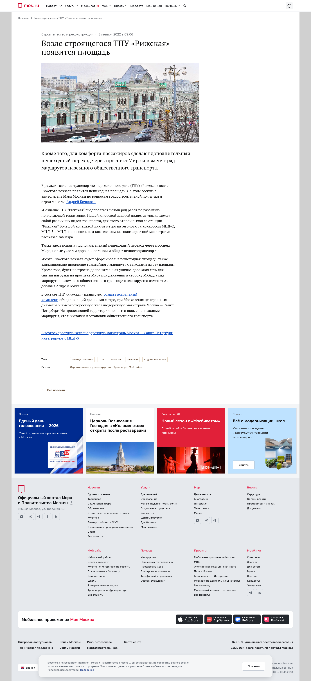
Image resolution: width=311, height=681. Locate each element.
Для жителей (149, 494)
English (30, 667)
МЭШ (197, 561)
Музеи (251, 571)
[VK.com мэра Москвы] (206, 520)
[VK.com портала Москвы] (30, 516)
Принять (254, 666)
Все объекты (95, 594)
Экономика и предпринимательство (110, 526)
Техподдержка (35, 647)
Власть (252, 487)
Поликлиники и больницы (104, 571)
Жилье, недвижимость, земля (159, 503)
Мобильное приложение (58, 619)
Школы (92, 580)
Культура (93, 517)
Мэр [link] (105, 6)
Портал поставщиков (102, 647)
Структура (253, 494)
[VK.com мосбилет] (259, 592)
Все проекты (202, 594)
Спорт (91, 531)
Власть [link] (119, 6)
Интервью (200, 503)
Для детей (253, 566)
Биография (201, 498)
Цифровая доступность (35, 642)
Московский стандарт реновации (215, 589)
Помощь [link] (171, 6)
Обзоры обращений (153, 580)
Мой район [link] (154, 6)
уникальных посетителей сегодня (262, 642)
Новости (23, 17)
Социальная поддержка (155, 508)
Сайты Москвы (70, 642)
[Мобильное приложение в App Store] (189, 619)
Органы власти (256, 498)
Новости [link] (52, 6)
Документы (254, 508)
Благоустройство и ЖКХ (103, 522)
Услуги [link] (70, 6)
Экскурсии (254, 585)
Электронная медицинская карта (215, 566)
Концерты (253, 580)
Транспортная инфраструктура (107, 589)
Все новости (56, 390)
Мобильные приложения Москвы (214, 557)
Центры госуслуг (151, 517)
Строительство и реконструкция (67, 34)
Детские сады (96, 575)
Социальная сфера (99, 503)
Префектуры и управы (261, 503)
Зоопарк (252, 561)
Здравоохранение (99, 494)
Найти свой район (99, 557)
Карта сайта (132, 642)
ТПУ (101, 359)
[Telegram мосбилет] (250, 592)
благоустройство (82, 359)
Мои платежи (149, 526)
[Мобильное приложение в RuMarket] (275, 619)
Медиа (198, 512)
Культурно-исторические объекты (109, 566)
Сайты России (70, 647)
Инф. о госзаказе (99, 642)
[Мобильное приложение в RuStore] (247, 619)
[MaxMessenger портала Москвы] (21, 516)
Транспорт (120, 367)
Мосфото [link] (136, 6)
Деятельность (202, 494)
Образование (96, 508)
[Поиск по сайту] (185, 6)
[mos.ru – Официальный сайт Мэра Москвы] (30, 6)
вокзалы (116, 359)
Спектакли (253, 557)
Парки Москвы (203, 571)
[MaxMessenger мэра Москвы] (197, 520)
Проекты (200, 550)
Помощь (146, 550)
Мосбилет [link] (88, 6)
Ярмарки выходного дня (103, 585)
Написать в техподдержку (157, 561)
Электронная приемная (155, 571)
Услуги (145, 487)
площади (132, 359)
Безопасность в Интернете (211, 575)
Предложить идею (152, 566)
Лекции (252, 575)
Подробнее (87, 669)
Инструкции (148, 557)
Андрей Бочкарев (81, 201)
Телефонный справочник (156, 575)
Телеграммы (201, 508)
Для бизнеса (148, 522)
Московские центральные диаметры (217, 580)
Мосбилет (254, 550)
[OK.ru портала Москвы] (47, 516)
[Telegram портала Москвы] (38, 516)
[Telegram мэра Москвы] (214, 520)
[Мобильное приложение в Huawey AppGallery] (218, 619)
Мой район (136, 367)
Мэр (197, 487)
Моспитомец (202, 585)
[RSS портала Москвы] (56, 516)
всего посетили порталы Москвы (262, 647)
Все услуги (147, 512)
